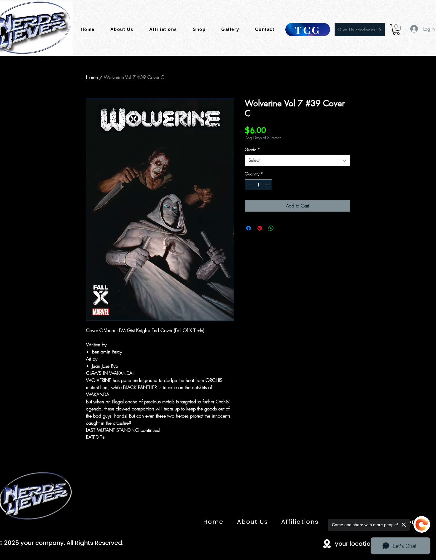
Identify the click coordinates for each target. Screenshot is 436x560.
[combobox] (297, 160)
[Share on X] (282, 228)
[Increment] (267, 185)
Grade (252, 149)
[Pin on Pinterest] (259, 228)
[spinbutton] (258, 185)
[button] (396, 29)
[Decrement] (249, 185)
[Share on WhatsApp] (271, 228)
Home (92, 77)
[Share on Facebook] (248, 228)
